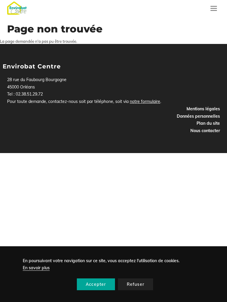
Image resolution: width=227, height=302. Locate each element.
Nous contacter (205, 130)
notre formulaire (145, 101)
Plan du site (208, 123)
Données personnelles (198, 116)
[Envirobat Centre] (17, 8)
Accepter (96, 284)
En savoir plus (36, 267)
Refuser (135, 284)
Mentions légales (203, 108)
